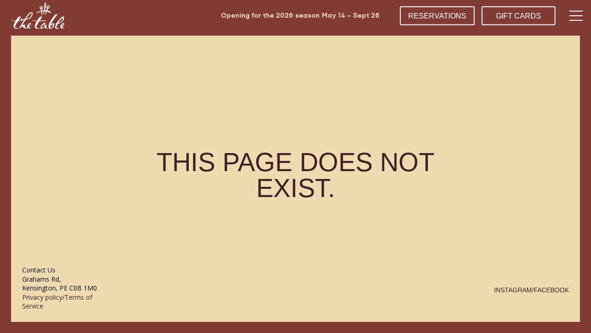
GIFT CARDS (518, 15)
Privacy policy (42, 297)
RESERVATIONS (437, 15)
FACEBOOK (551, 290)
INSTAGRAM (513, 290)
